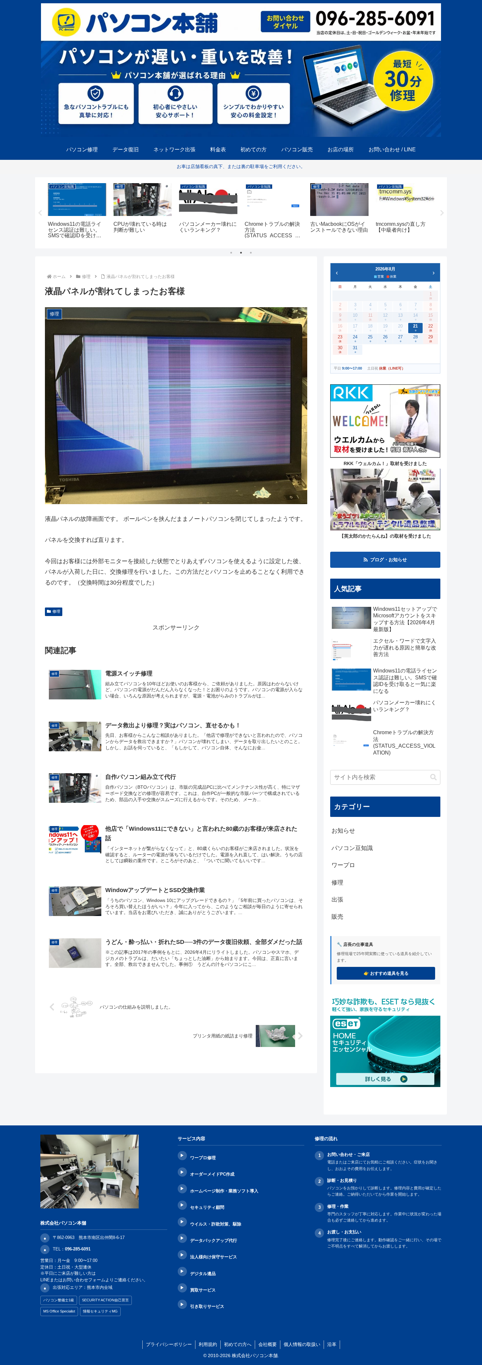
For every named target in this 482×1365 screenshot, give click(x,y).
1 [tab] (231, 252)
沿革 (331, 1344)
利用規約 (208, 1344)
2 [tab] (241, 252)
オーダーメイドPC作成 (212, 1174)
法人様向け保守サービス (213, 1256)
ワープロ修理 (203, 1157)
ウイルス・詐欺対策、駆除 (215, 1224)
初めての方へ (237, 1344)
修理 (56, 611)
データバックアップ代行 (213, 1240)
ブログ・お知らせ (388, 559)
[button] (433, 777)
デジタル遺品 (203, 1273)
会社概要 (267, 1344)
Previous (40, 213)
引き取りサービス (207, 1306)
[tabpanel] (77, 212)
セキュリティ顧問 (207, 1207)
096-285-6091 (77, 1249)
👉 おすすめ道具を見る (386, 973)
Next (442, 213)
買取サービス (203, 1290)
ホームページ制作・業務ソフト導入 (224, 1190)
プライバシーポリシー (169, 1344)
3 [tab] (251, 252)
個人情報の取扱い (302, 1344)
